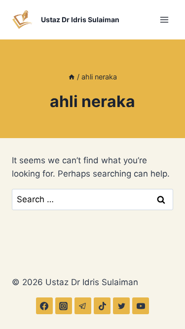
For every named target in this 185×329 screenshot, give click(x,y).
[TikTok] (102, 305)
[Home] (71, 77)
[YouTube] (140, 305)
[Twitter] (121, 305)
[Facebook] (44, 305)
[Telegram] (82, 305)
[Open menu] (164, 19)
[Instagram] (63, 305)
